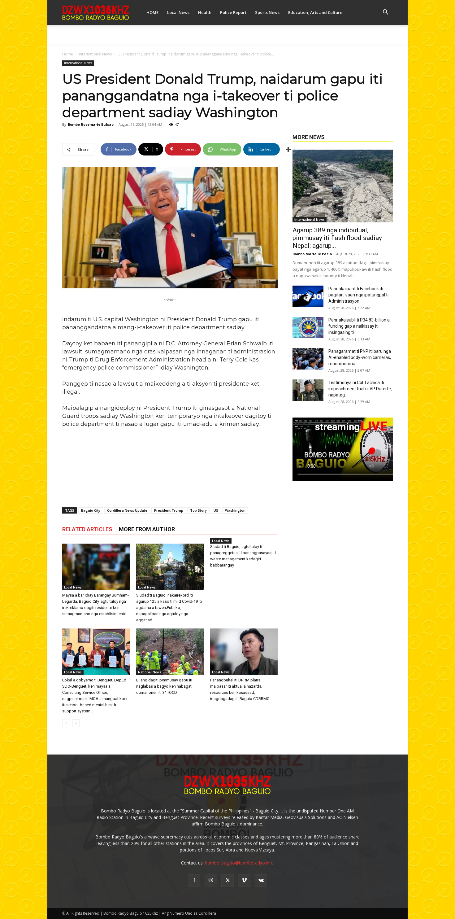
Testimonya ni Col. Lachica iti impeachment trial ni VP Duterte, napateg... (360, 388)
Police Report (233, 12)
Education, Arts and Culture (315, 12)
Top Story (198, 510)
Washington (235, 510)
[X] (227, 880)
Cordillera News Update (127, 510)
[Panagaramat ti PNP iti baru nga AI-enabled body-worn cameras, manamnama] (307, 359)
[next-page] (76, 723)
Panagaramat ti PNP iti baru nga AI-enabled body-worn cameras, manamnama (359, 357)
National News (149, 672)
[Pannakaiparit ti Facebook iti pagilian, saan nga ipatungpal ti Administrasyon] (307, 296)
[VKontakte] (261, 880)
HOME (152, 12)
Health (204, 12)
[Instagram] (211, 880)
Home (67, 54)
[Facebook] (194, 880)
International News (95, 54)
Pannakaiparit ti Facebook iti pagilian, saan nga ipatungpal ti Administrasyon (358, 295)
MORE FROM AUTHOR (147, 529)
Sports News (267, 12)
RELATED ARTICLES (87, 529)
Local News (178, 12)
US (216, 510)
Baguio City (90, 510)
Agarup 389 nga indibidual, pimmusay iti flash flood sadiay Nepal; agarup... (337, 237)
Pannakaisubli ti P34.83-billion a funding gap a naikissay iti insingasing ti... (359, 326)
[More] (288, 149)
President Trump (168, 510)
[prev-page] (66, 723)
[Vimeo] (244, 880)
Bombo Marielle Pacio (312, 254)
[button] (385, 13)
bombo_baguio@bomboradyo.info (239, 863)
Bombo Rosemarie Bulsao (91, 124)
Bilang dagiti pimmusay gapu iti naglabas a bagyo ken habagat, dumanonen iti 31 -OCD (164, 686)
